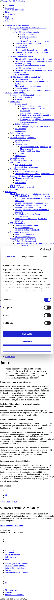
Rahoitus (18, 99)
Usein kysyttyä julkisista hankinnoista (35, 126)
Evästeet (8, 592)
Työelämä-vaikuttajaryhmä (25, 241)
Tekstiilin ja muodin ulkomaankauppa (30, 66)
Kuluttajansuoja (21, 104)
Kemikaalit (19, 153)
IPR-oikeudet (20, 129)
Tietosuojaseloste (11, 590)
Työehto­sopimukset (23, 135)
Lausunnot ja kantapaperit (25, 234)
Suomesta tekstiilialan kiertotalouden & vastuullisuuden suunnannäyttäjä (30, 206)
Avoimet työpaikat (12, 555)
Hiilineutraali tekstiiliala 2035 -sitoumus (25, 176)
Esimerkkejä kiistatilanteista (31, 106)
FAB (7, 16)
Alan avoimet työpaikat (14, 10)
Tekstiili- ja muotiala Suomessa (17, 25)
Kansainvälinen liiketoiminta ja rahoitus (25, 95)
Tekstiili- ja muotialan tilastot (21, 57)
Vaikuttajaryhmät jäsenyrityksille (23, 239)
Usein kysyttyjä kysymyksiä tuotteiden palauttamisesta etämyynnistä (35, 116)
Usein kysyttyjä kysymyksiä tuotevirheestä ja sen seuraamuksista (37, 121)
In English (9, 19)
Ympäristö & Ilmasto (23, 165)
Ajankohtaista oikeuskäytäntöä (32, 113)
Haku (7, 21)
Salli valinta (27, 341)
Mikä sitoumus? (21, 180)
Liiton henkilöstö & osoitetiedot (17, 572)
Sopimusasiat (20, 131)
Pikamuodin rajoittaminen (25, 237)
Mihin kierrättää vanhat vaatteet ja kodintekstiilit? (34, 174)
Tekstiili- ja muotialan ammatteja (28, 43)
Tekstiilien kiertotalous (19, 169)
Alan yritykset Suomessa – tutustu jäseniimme (28, 27)
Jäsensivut (9, 12)
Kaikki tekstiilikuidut (8, 502)
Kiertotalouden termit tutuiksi (26, 171)
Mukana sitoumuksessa (24, 178)
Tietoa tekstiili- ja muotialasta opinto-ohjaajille (33, 50)
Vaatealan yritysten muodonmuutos (29, 79)
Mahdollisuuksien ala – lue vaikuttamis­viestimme (29, 194)
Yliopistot (24, 39)
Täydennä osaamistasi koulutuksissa (34, 41)
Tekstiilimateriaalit (22, 140)
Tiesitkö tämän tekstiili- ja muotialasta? (25, 77)
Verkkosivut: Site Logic (14, 595)
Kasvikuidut (10, 357)
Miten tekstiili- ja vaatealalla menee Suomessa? (33, 59)
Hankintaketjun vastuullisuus (26, 167)
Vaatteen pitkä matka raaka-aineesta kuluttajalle (33, 90)
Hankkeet (14, 189)
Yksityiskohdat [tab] (27, 257)
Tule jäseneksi (10, 557)
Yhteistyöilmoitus (22, 75)
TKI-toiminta (15, 185)
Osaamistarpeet (21, 45)
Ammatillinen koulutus (29, 34)
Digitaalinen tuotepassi (24, 228)
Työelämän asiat (16, 133)
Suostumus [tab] (10, 257)
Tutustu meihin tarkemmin (11, 525)
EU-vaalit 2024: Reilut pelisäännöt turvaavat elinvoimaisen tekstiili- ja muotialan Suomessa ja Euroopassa (34, 198)
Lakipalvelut (15, 102)
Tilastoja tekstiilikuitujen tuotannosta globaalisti (33, 70)
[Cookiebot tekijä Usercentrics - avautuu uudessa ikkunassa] (40, 249)
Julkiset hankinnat (22, 124)
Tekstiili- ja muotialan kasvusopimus (24, 160)
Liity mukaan (20, 183)
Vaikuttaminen (10, 192)
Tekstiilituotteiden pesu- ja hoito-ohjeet (35, 147)
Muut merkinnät (26, 149)
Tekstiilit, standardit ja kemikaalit (23, 138)
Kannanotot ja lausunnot (19, 232)
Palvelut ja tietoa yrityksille (15, 93)
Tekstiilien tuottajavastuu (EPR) (27, 230)
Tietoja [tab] (44, 257)
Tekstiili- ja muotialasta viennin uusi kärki (31, 203)
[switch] (47, 308)
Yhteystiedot (10, 14)
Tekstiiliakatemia (21, 48)
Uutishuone (9, 5)
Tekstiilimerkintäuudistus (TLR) (27, 225)
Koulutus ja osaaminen (19, 30)
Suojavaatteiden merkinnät (30, 151)
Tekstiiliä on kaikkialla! (24, 88)
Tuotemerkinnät (21, 144)
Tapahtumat (9, 7)
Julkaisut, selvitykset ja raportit (22, 187)
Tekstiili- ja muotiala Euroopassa (28, 68)
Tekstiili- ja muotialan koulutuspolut (29, 32)
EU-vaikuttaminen (17, 223)
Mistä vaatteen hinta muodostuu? (28, 86)
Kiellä (27, 349)
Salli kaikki (27, 334)
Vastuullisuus (15, 162)
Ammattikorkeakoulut (28, 36)
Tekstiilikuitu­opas (17, 158)
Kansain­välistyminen (23, 97)
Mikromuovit (20, 156)
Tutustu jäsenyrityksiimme (15, 568)
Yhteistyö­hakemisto (18, 72)
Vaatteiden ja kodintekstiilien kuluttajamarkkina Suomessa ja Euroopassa (33, 62)
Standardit (19, 142)
